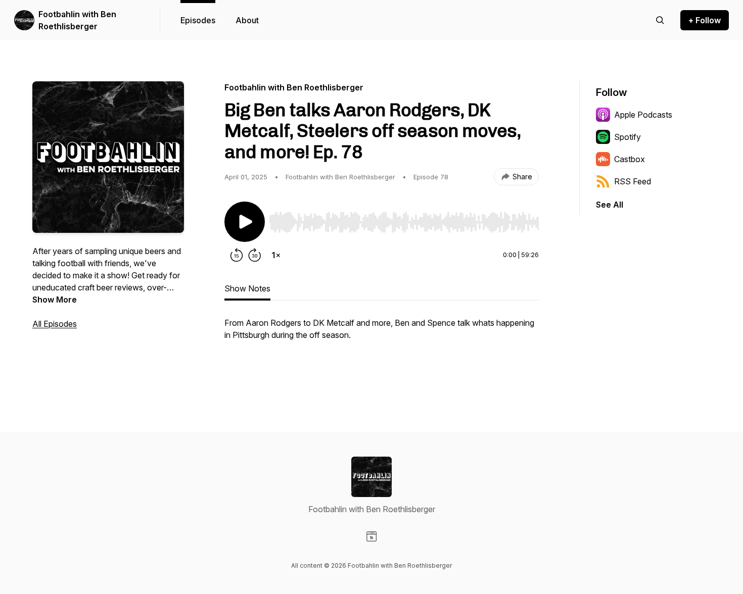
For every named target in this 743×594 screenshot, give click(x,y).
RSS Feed (632, 181)
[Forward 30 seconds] (255, 255)
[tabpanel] (381, 346)
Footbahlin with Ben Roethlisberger (77, 20)
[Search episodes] (660, 20)
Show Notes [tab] (247, 288)
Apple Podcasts (643, 115)
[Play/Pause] (244, 222)
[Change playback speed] (276, 255)
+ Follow (704, 20)
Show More (54, 299)
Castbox (629, 159)
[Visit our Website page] (371, 536)
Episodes (197, 20)
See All (609, 205)
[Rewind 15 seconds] (236, 255)
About (247, 20)
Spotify (627, 137)
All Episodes (54, 324)
